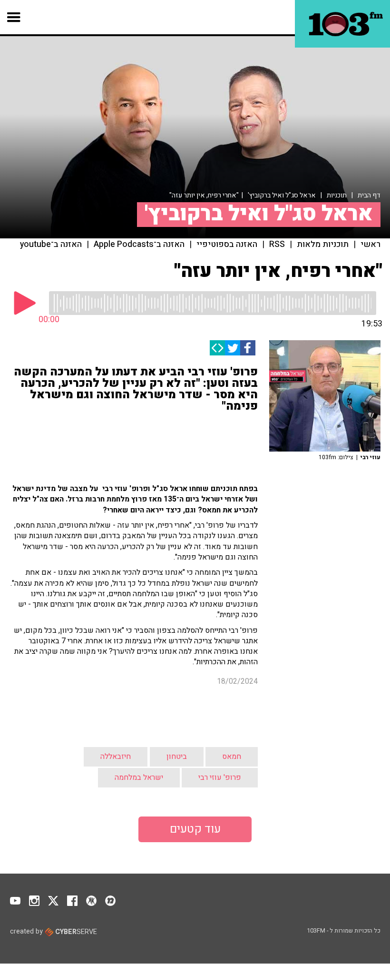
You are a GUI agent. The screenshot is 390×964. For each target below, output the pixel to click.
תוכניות (337, 195)
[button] (14, 17)
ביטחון (176, 671)
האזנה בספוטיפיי (226, 244)
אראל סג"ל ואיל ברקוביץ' (282, 195)
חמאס (231, 671)
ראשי (370, 244)
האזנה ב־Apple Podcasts (139, 244)
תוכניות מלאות (323, 244)
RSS (277, 244)
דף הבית (369, 195)
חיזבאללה (115, 671)
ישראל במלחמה (139, 692)
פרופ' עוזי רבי (219, 692)
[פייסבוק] (247, 347)
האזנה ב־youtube (51, 244)
